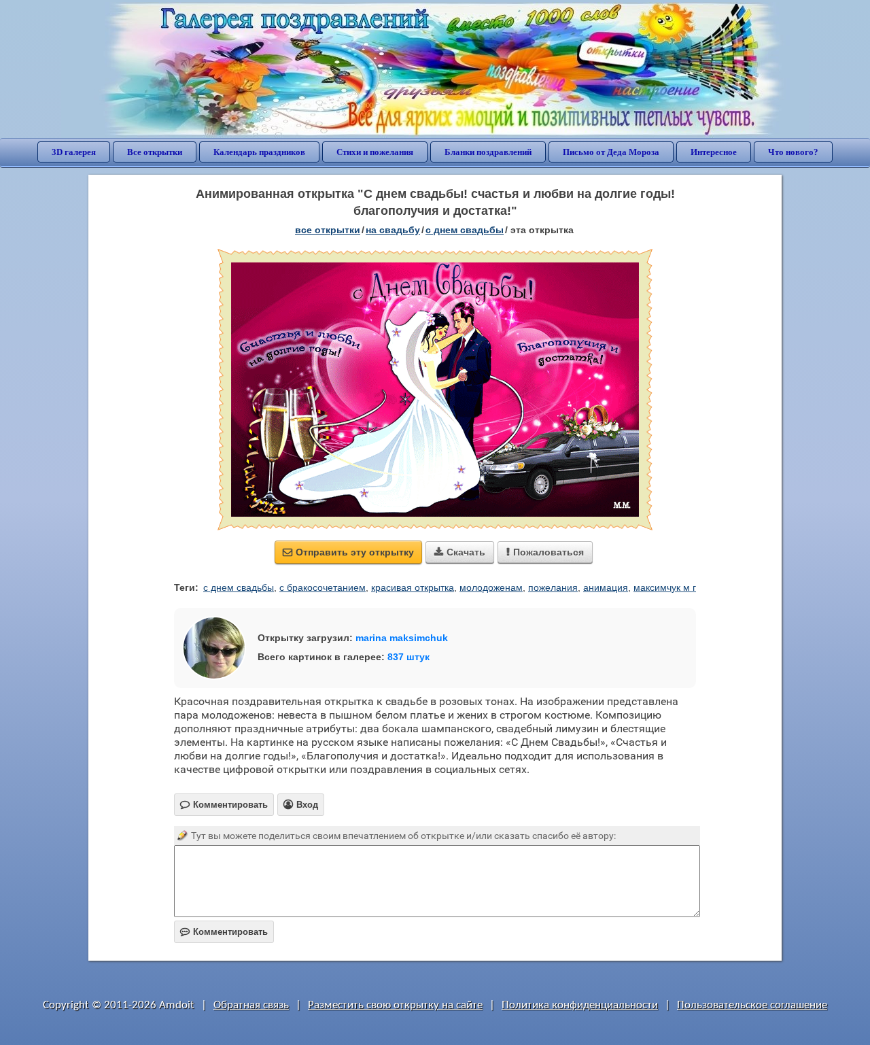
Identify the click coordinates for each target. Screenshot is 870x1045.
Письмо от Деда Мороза (611, 152)
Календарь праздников (259, 152)
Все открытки (154, 152)
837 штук (408, 656)
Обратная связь (251, 1005)
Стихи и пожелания (374, 152)
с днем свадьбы (464, 229)
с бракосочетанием (322, 587)
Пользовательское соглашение (752, 1005)
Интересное (714, 152)
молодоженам (491, 587)
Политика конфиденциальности (580, 1005)
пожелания (553, 587)
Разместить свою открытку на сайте (395, 1005)
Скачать (459, 552)
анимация (605, 587)
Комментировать (224, 932)
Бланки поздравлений (488, 152)
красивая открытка (412, 587)
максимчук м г (664, 587)
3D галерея (74, 152)
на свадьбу (393, 229)
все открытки (327, 229)
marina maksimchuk (401, 637)
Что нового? (793, 152)
